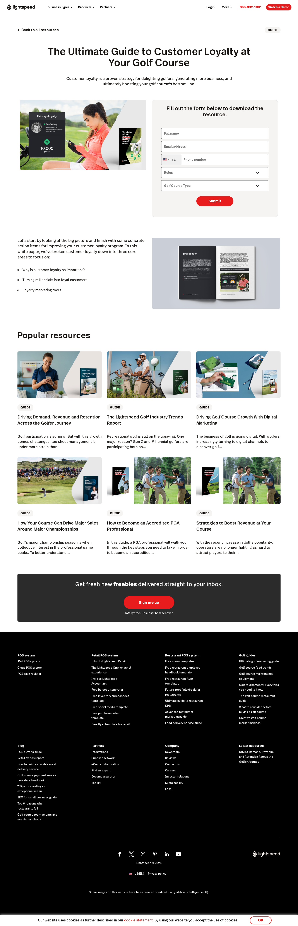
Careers (170, 771)
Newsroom (172, 752)
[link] (251, 7)
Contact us (172, 764)
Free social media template (109, 707)
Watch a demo (278, 7)
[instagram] (143, 854)
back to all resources (40, 29)
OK (260, 920)
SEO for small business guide (37, 797)
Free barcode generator (107, 690)
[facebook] (119, 854)
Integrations (99, 752)
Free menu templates (179, 661)
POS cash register (29, 674)
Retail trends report (30, 758)
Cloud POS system (30, 668)
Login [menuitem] (210, 7)
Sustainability (174, 783)
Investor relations (177, 777)
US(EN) (139, 873)
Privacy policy (157, 874)
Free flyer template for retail (110, 724)
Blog (20, 746)
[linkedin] (166, 854)
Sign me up (149, 602)
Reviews (170, 758)
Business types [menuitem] (59, 7)
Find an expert (101, 771)
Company (172, 746)
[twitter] (131, 854)
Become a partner (103, 777)
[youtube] (178, 854)
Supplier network (103, 758)
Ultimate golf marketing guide (259, 661)
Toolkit (96, 783)
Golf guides (247, 655)
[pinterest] (155, 854)
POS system (26, 655)
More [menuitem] (225, 7)
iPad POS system (28, 661)
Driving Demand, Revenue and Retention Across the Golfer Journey (256, 757)
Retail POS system (104, 655)
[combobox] (171, 160)
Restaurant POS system (182, 655)
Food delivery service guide (183, 723)
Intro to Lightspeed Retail (108, 661)
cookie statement (138, 920)
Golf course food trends (255, 668)
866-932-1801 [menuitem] (251, 7)
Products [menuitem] (85, 7)
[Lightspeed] (21, 7)
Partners (97, 746)
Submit (215, 201)
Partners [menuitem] (106, 7)
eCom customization (105, 764)
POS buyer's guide (29, 752)
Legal (168, 789)
